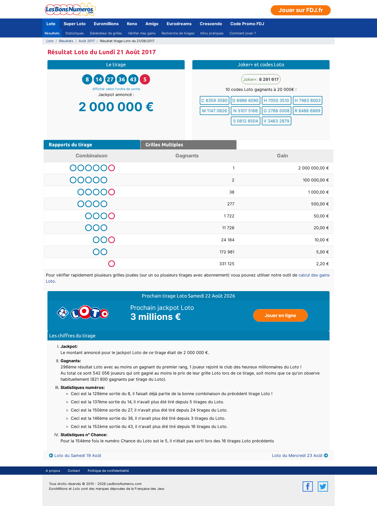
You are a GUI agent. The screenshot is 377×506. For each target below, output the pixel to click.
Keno (132, 23)
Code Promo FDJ (247, 23)
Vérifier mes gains (142, 33)
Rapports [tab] (70, 144)
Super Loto (75, 23)
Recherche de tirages (178, 33)
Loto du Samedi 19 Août (77, 455)
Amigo (151, 23)
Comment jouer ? (243, 33)
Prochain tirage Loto (165, 296)
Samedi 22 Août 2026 (211, 296)
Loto (50, 23)
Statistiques (74, 33)
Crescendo (211, 23)
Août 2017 (87, 41)
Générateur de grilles (106, 33)
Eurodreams (179, 23)
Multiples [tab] (164, 144)
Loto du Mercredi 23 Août (297, 455)
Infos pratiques (212, 33)
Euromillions (106, 23)
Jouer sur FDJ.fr (301, 10)
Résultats (52, 33)
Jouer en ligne (280, 315)
